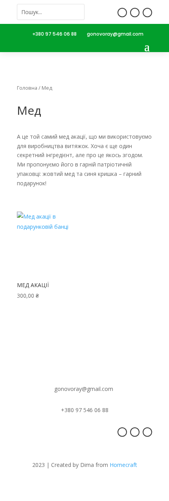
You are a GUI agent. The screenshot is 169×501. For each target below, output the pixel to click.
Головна (27, 87)
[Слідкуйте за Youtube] (147, 12)
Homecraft (123, 464)
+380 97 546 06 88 (54, 34)
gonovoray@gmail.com (115, 34)
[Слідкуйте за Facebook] (122, 12)
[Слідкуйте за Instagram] (135, 12)
